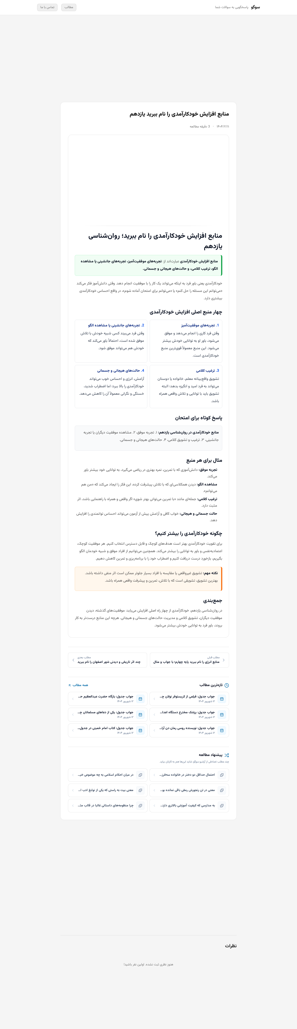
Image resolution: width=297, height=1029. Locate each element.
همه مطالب (80, 685)
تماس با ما (47, 7)
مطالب (69, 7)
